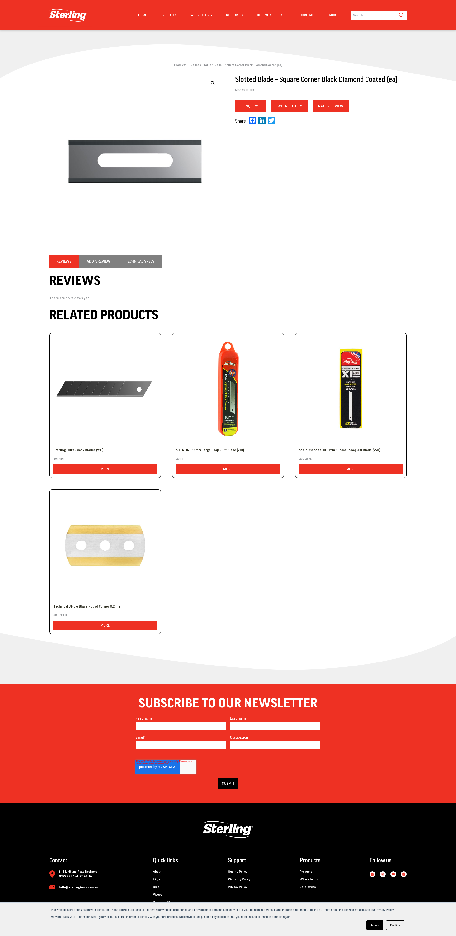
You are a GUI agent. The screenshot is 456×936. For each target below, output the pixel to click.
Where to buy (201, 15)
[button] (213, 83)
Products (169, 15)
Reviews (64, 261)
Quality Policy (237, 871)
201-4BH (58, 458)
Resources (234, 15)
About (334, 15)
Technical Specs (140, 261)
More (105, 469)
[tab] (64, 261)
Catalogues (308, 887)
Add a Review (98, 261)
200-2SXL (305, 458)
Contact (308, 15)
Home (142, 15)
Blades (194, 65)
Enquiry (251, 106)
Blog (156, 887)
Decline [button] (395, 925)
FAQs (156, 879)
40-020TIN (60, 614)
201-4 (179, 458)
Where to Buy (309, 879)
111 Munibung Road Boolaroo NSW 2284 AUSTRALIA (78, 874)
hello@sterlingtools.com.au (78, 887)
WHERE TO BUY (289, 106)
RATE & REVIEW (330, 106)
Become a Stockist (272, 15)
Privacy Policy (237, 887)
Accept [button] (374, 925)
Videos (157, 894)
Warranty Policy (239, 879)
